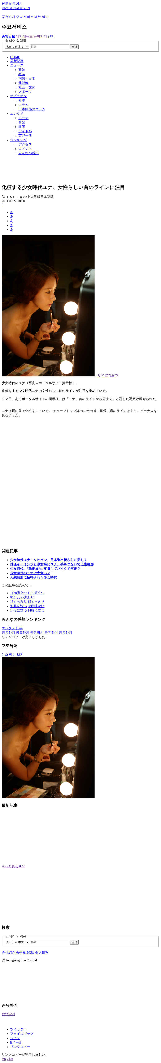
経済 (21, 74)
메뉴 (10, 1059)
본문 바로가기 (12, 3)
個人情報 (42, 952)
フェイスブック (22, 1033)
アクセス (25, 144)
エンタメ (16, 113)
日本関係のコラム (31, 109)
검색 (74, 46)
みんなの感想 (28, 153)
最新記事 (16, 61)
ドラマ (23, 118)
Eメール (16, 1042)
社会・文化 (26, 87)
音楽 (21, 122)
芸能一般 (25, 135)
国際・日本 (26, 78)
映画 (21, 127)
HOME (15, 57)
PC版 (30, 952)
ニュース (16, 65)
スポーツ (25, 91)
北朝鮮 (23, 83)
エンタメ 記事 (12, 628)
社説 (21, 100)
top (4, 1059)
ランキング (18, 140)
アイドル (25, 131)
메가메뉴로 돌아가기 (31, 36)
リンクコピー (20, 1047)
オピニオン (18, 96)
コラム (23, 105)
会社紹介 (8, 952)
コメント (25, 148)
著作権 (21, 952)
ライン (15, 1038)
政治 (21, 69)
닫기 (51, 36)
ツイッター (18, 1029)
